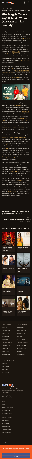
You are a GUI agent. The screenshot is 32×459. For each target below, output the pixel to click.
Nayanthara (4, 327)
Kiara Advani (5, 375)
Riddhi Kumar (20, 336)
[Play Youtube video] (16, 92)
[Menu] (24, 2)
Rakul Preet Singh (6, 333)
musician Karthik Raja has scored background (14, 137)
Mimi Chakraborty (6, 366)
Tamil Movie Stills (6, 410)
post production (24, 60)
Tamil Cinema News (7, 440)
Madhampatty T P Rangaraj (9, 157)
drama (11, 68)
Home (3, 8)
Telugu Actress (5, 423)
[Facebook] (3, 396)
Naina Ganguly (5, 372)
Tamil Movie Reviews (7, 413)
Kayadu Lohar (5, 348)
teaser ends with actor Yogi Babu (13, 127)
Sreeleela (4, 357)
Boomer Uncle (26, 38)
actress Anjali (12, 191)
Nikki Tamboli (5, 339)
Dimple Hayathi (5, 336)
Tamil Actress (5, 420)
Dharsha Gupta (19, 180)
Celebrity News (5, 443)
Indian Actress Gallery (7, 407)
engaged (7, 144)
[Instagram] (10, 396)
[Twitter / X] (6, 396)
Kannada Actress (6, 426)
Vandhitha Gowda (6, 354)
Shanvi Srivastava (21, 330)
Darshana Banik (21, 333)
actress (24, 120)
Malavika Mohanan (6, 330)
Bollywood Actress (6, 432)
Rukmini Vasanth (6, 351)
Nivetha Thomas (21, 357)
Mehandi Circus (16, 51)
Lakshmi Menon (14, 171)
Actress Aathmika (12, 54)
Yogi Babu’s (17, 105)
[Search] (28, 2)
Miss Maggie (15, 77)
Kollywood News (9, 8)
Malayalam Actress (6, 429)
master (7, 148)
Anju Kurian (20, 351)
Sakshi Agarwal (21, 354)
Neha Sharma (5, 369)
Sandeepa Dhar (5, 363)
